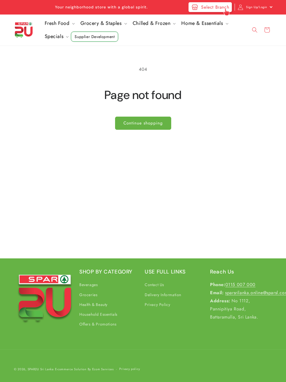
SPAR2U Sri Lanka (41, 369)
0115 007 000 (240, 284)
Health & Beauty (93, 304)
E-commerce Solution (71, 369)
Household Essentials (98, 314)
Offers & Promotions (97, 324)
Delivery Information (163, 295)
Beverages (88, 284)
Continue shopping (143, 123)
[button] (59, 23)
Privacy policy (129, 369)
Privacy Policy (157, 304)
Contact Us (154, 284)
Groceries (88, 295)
